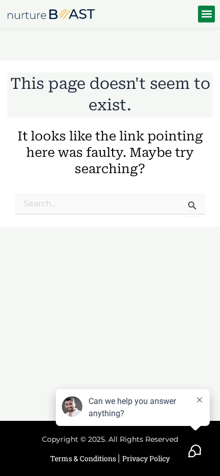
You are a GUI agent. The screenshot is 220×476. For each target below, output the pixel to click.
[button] (206, 14)
